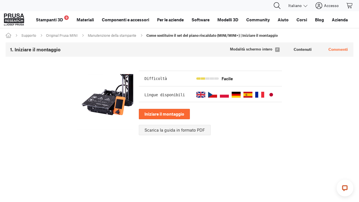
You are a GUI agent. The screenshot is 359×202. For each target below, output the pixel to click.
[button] (200, 95)
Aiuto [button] (283, 19)
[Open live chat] (345, 188)
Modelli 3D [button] (227, 19)
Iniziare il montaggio (164, 113)
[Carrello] (349, 5)
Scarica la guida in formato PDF (174, 129)
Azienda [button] (340, 19)
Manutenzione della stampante (112, 35)
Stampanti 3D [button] (52, 19)
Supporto (28, 35)
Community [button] (258, 19)
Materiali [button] (85, 19)
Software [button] (201, 19)
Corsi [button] (301, 19)
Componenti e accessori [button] (125, 19)
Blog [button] (319, 19)
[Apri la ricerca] (277, 5)
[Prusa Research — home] (14, 19)
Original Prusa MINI (62, 35)
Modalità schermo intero (251, 49)
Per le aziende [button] (170, 19)
